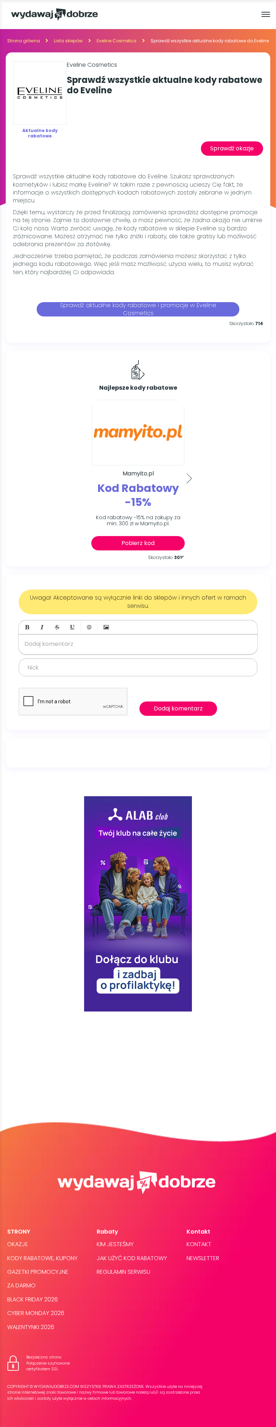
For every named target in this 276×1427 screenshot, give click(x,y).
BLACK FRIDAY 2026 (32, 1299)
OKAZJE (17, 1244)
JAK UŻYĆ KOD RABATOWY (132, 1258)
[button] (27, 627)
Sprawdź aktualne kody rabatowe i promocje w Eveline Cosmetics (138, 309)
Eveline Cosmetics (117, 41)
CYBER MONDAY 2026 (35, 1313)
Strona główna (23, 41)
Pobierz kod (138, 543)
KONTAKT (199, 1244)
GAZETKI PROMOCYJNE (37, 1272)
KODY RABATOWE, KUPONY (42, 1258)
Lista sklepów (68, 41)
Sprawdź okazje (232, 148)
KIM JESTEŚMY (115, 1244)
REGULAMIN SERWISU (123, 1272)
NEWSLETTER (203, 1258)
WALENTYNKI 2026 (30, 1327)
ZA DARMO (21, 1285)
